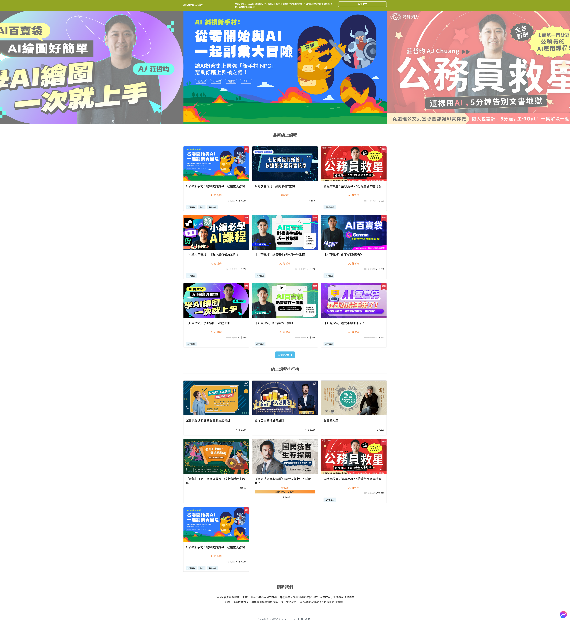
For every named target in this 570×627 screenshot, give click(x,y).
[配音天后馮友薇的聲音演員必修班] (216, 398)
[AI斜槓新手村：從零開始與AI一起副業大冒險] (216, 163)
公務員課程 (329, 207)
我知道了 (362, 4)
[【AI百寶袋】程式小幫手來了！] (354, 300)
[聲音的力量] (354, 398)
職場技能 (212, 207)
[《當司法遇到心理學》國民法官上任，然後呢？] (285, 456)
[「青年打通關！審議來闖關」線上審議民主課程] (216, 456)
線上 (202, 207)
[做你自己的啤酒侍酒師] (285, 398)
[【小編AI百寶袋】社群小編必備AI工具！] (216, 232)
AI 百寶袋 (191, 207)
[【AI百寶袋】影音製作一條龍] (285, 300)
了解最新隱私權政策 (247, 7)
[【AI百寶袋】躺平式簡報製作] (354, 232)
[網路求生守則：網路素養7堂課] (285, 163)
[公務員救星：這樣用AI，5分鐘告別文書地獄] (354, 163)
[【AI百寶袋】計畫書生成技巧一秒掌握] (285, 232)
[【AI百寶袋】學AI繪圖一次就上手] (216, 300)
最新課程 (283, 355)
